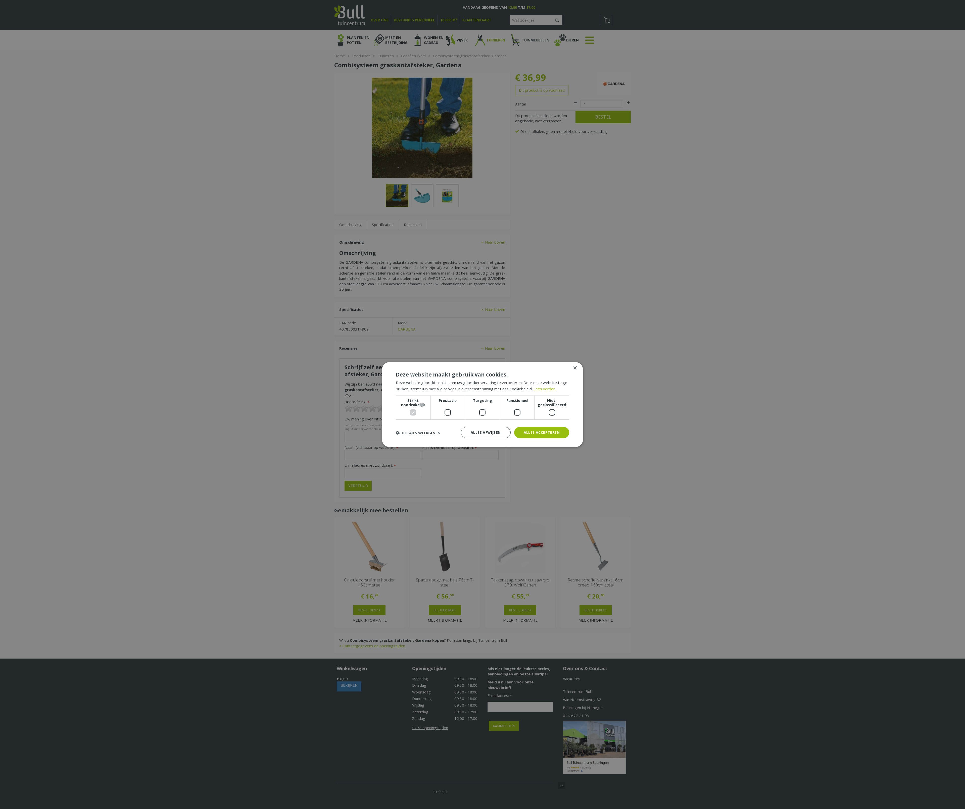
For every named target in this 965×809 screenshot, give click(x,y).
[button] (418, 432)
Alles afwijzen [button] (486, 432)
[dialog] (482, 404)
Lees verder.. (545, 388)
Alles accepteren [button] (542, 432)
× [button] (575, 368)
